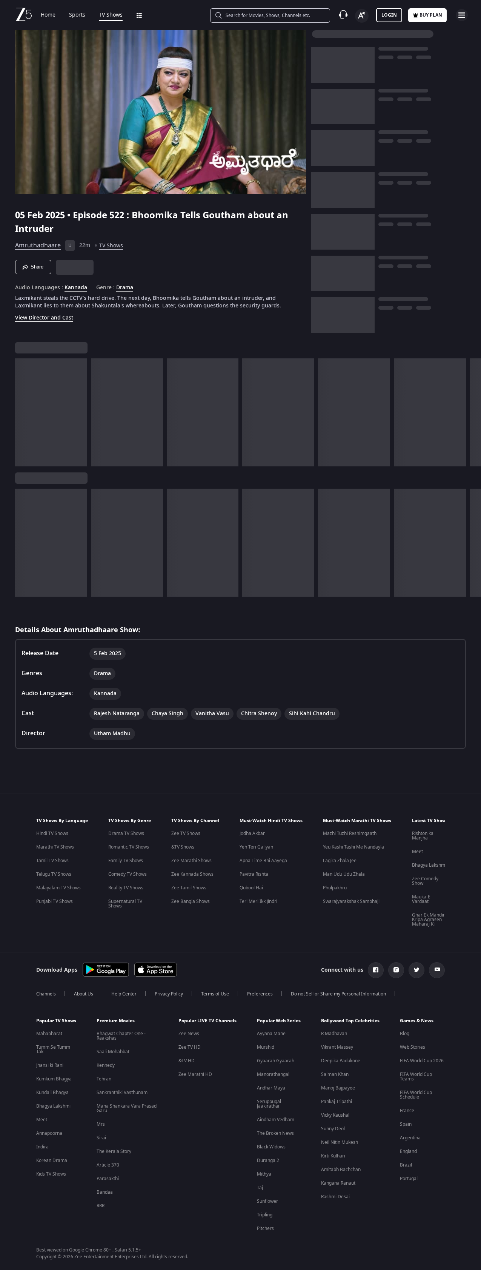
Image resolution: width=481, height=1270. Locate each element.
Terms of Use (215, 994)
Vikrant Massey (337, 1047)
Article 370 (108, 1165)
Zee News (188, 1033)
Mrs (101, 1124)
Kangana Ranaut (338, 1183)
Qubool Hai (251, 887)
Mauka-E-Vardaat (422, 899)
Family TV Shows (125, 860)
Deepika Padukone (340, 1060)
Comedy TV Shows (127, 874)
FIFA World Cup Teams (416, 1076)
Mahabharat (49, 1033)
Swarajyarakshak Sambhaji (351, 901)
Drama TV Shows (126, 833)
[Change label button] (362, 16)
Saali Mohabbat (113, 1051)
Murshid (265, 1047)
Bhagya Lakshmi (429, 865)
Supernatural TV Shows (125, 903)
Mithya (264, 1174)
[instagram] (396, 970)
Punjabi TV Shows (54, 901)
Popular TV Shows (56, 1020)
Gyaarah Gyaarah (275, 1060)
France (407, 1110)
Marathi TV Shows (55, 847)
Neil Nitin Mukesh (339, 1142)
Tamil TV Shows (52, 860)
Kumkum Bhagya (54, 1079)
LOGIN (389, 15)
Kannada (76, 288)
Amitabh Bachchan (341, 1169)
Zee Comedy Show (425, 881)
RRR (100, 1205)
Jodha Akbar (252, 833)
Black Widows (271, 1146)
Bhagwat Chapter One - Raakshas (121, 1036)
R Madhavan (334, 1033)
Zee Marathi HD (195, 1074)
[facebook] (376, 970)
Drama (124, 288)
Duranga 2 (268, 1160)
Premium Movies (116, 1020)
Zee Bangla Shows (190, 901)
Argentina (410, 1137)
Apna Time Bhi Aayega (263, 860)
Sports (77, 15)
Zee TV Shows (185, 833)
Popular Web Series (279, 1020)
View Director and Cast (44, 318)
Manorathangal (273, 1074)
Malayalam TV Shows (58, 887)
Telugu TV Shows (53, 874)
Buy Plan (431, 15)
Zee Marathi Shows (191, 860)
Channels (46, 994)
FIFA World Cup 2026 (422, 1060)
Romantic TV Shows (128, 847)
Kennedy (106, 1065)
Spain (406, 1124)
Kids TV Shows (51, 1174)
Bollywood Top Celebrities (350, 1020)
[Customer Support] (343, 15)
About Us (83, 994)
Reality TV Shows (125, 887)
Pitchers (265, 1228)
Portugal (409, 1178)
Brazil (406, 1165)
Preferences (260, 994)
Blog (404, 1033)
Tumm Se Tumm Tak (53, 1049)
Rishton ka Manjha (422, 835)
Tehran (104, 1079)
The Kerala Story (114, 1151)
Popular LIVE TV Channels (207, 1020)
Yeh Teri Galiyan (256, 847)
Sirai (101, 1137)
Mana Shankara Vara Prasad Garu (127, 1108)
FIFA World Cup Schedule (416, 1094)
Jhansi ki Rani (49, 1065)
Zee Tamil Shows (188, 887)
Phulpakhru (335, 887)
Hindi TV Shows (52, 833)
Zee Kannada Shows (192, 874)
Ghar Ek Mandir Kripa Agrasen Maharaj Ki (428, 919)
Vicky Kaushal (335, 1115)
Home (48, 15)
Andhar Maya (271, 1088)
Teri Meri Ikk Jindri (258, 901)
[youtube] (437, 970)
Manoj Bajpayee (338, 1088)
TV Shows (111, 15)
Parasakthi (108, 1178)
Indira (42, 1146)
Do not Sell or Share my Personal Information (338, 994)
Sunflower (267, 1201)
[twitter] (416, 970)
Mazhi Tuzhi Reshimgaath (350, 833)
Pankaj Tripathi (336, 1101)
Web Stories (412, 1047)
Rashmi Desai (335, 1196)
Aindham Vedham (275, 1119)
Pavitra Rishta (254, 874)
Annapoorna (49, 1133)
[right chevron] (473, 412)
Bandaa (105, 1192)
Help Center (124, 994)
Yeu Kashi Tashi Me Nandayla (353, 847)
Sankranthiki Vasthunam (122, 1092)
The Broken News (275, 1133)
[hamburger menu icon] (462, 15)
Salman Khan (335, 1074)
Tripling (264, 1214)
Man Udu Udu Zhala (344, 874)
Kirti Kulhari (333, 1156)
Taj (260, 1187)
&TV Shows (182, 847)
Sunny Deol (333, 1128)
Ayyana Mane (271, 1033)
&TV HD (186, 1060)
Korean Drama (51, 1160)
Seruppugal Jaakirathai (269, 1104)
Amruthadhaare (38, 245)
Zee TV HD (189, 1047)
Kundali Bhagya (52, 1092)
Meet (417, 851)
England (408, 1151)
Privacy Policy (169, 994)
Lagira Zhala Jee (340, 860)
